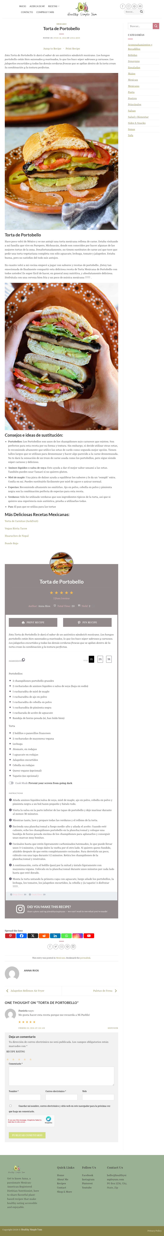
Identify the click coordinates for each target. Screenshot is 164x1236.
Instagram (88, 1179)
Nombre (14, 1091)
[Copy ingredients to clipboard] (23, 661)
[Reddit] (44, 935)
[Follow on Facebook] (122, 6)
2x (100, 659)
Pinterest (87, 1183)
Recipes (61, 1183)
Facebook (87, 1175)
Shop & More (64, 1191)
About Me (62, 1179)
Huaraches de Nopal (17, 535)
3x (108, 659)
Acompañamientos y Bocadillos (140, 46)
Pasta (131, 92)
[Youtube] (89, 935)
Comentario (16, 1063)
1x (91, 659)
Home (60, 1175)
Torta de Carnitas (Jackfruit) (21, 521)
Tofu (130, 135)
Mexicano (61, 24)
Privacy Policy (155, 1230)
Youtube (87, 1187)
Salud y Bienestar (138, 116)
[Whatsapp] (66, 935)
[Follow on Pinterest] (134, 6)
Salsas (132, 110)
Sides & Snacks (137, 123)
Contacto (27, 12)
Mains (131, 73)
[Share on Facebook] (50, 946)
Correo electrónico (55, 1091)
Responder (113, 1028)
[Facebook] (21, 935)
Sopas (131, 129)
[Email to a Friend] (61, 946)
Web (84, 1091)
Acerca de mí (37, 6)
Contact (61, 1187)
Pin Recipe (89, 622)
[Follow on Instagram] (128, 6)
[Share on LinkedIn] (73, 946)
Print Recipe (73, 48)
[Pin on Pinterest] (67, 946)
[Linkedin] (55, 935)
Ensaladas (134, 67)
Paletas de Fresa (103, 990)
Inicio (22, 6)
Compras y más (45, 12)
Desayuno (134, 61)
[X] (33, 935)
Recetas (52, 6)
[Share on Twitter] (55, 946)
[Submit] (141, 11)
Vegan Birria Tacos (16, 528)
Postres (132, 98)
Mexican (133, 79)
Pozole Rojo (11, 543)
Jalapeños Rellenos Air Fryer (27, 990)
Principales (134, 104)
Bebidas (132, 55)
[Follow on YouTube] (140, 6)
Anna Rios (75, 38)
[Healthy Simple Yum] (82, 9)
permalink (85, 958)
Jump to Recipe (52, 48)
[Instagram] (77, 935)
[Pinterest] (10, 935)
